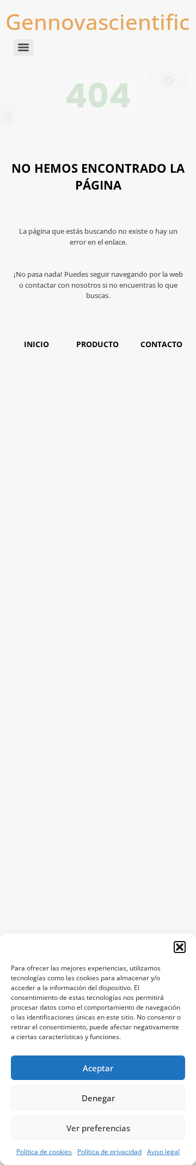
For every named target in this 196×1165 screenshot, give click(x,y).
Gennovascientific (97, 22)
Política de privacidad (109, 1151)
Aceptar (98, 1068)
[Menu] (23, 47)
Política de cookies (44, 1151)
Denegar (98, 1098)
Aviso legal (163, 1151)
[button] (179, 947)
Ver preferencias (98, 1127)
